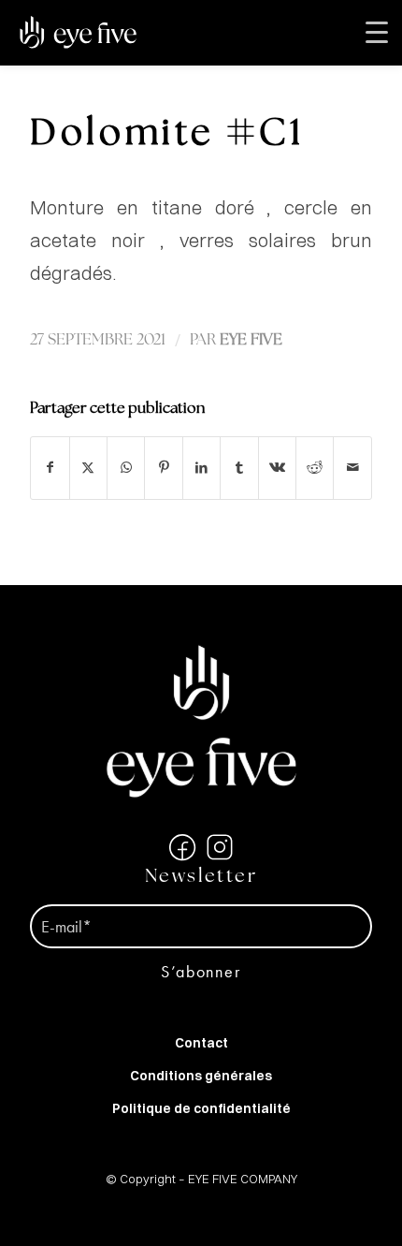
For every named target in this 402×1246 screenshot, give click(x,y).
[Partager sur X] (88, 467)
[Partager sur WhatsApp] (126, 467)
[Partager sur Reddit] (314, 467)
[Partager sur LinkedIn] (201, 467)
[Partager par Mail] (352, 467)
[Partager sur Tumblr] (239, 467)
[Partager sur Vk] (277, 467)
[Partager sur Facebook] (49, 467)
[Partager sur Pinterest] (163, 467)
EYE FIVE (251, 340)
